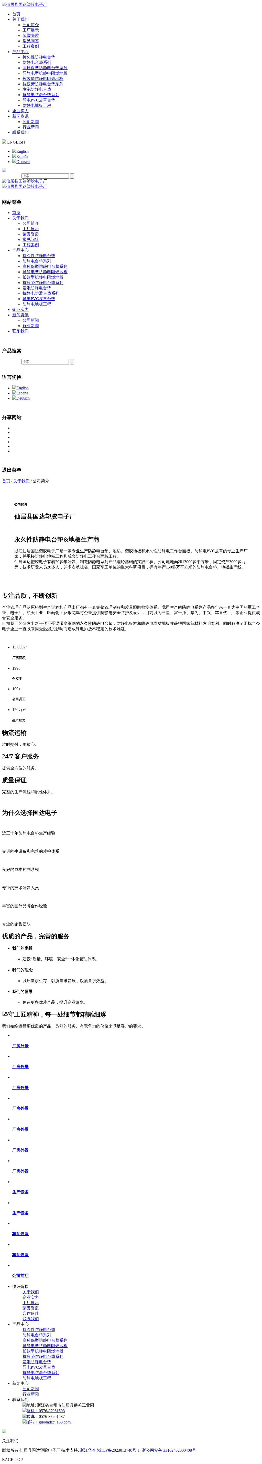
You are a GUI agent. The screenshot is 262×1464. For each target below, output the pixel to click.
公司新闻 (31, 121)
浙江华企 (88, 1450)
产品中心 (20, 51)
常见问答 (31, 41)
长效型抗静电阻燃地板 (43, 78)
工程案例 (31, 46)
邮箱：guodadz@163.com (49, 1422)
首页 (16, 14)
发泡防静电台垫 (37, 89)
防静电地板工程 (37, 105)
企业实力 (20, 111)
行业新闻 (31, 127)
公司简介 (31, 25)
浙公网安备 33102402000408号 (168, 1450)
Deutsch (23, 161)
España (22, 156)
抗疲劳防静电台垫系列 (43, 84)
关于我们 (20, 19)
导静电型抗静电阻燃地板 (45, 73)
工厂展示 (31, 30)
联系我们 (20, 132)
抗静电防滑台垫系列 (41, 95)
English (22, 151)
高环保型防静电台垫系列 (45, 68)
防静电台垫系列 (37, 62)
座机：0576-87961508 (46, 1411)
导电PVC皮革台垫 (39, 100)
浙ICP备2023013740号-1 (118, 1450)
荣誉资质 (31, 35)
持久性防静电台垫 (39, 57)
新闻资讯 (20, 116)
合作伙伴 (31, 1313)
